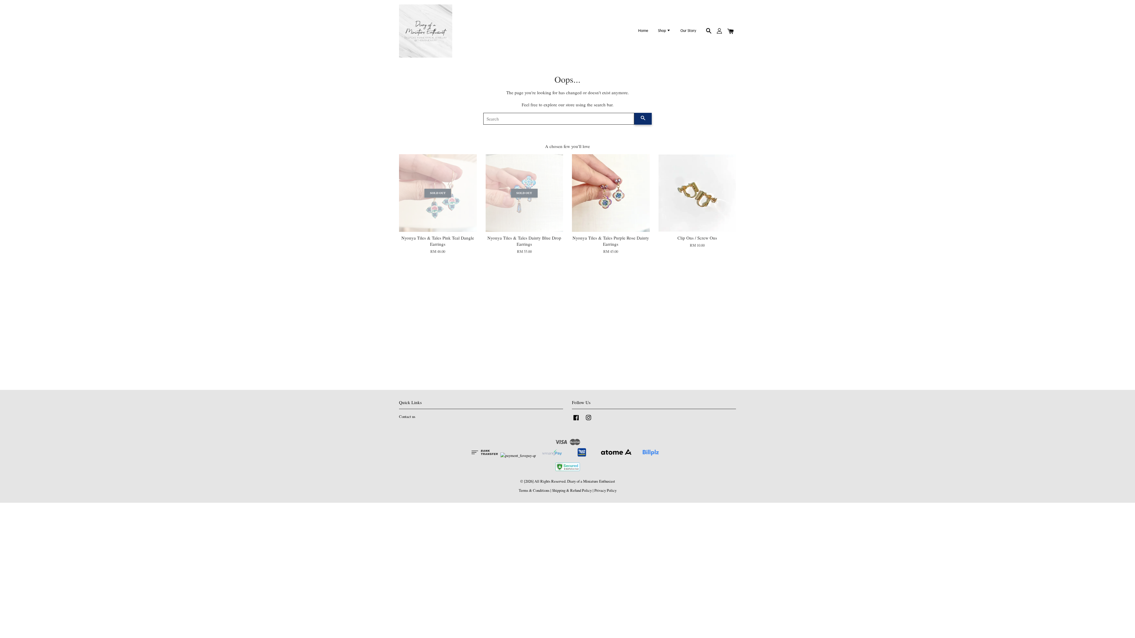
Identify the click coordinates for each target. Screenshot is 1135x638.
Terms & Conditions (534, 490)
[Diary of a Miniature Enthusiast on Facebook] (576, 420)
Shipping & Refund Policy (572, 490)
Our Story (688, 31)
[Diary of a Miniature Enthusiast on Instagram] (588, 420)
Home (643, 31)
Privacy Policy (605, 490)
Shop (662, 31)
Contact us (407, 416)
